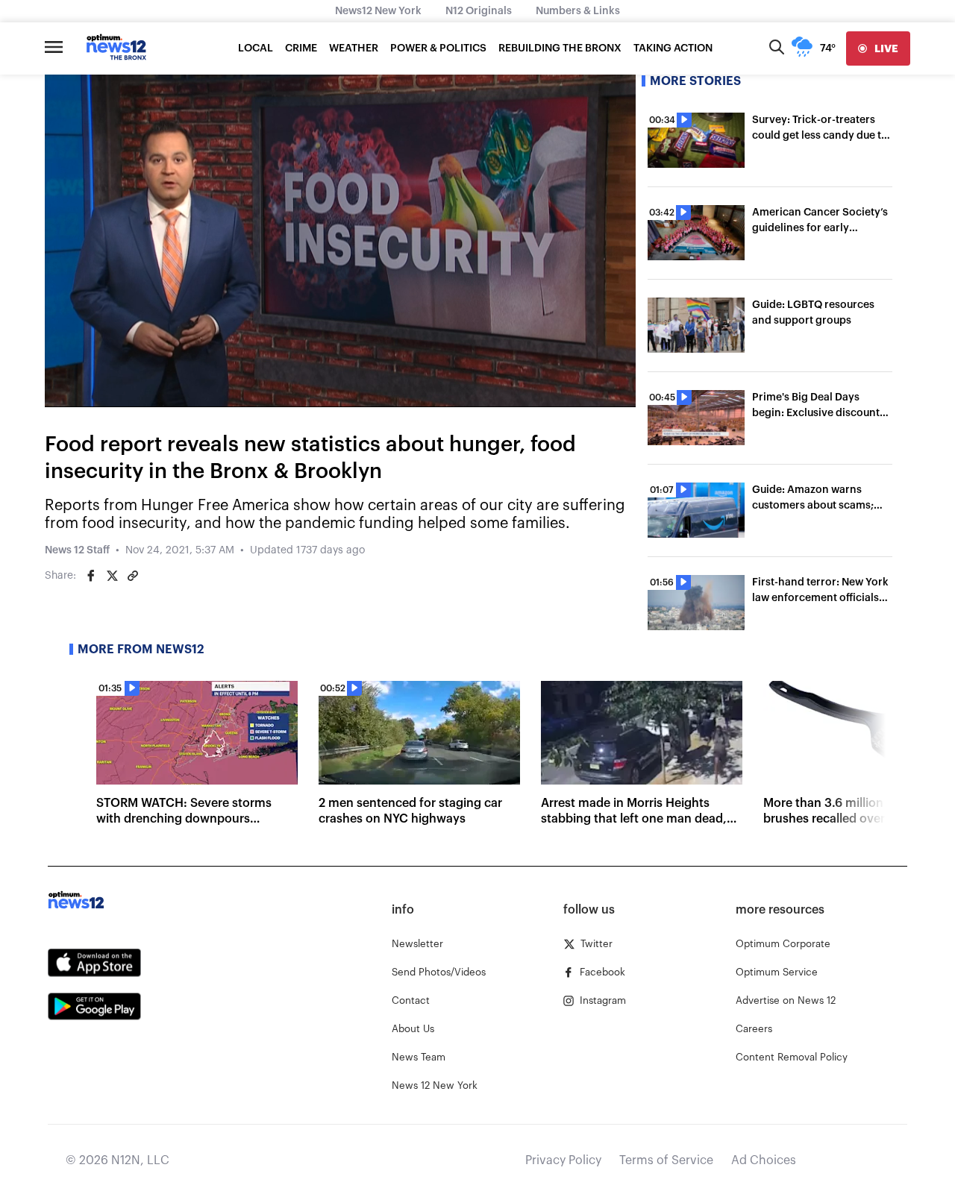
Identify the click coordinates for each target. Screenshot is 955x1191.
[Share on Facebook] (91, 576)
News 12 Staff (77, 550)
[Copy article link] (133, 576)
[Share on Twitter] (112, 576)
